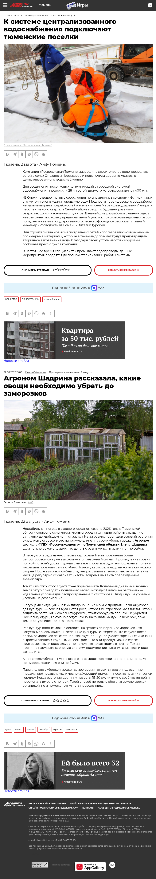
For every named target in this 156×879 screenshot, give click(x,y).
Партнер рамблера (61, 865)
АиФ (30, 502)
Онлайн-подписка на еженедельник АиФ (53, 808)
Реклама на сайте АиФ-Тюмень (47, 803)
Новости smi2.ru (16, 361)
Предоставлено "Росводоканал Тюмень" (28, 145)
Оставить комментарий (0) (123, 270)
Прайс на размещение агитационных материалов (100, 803)
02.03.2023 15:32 (13, 15)
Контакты (88, 808)
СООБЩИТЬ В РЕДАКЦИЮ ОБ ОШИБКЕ (119, 808)
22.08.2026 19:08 (13, 372)
